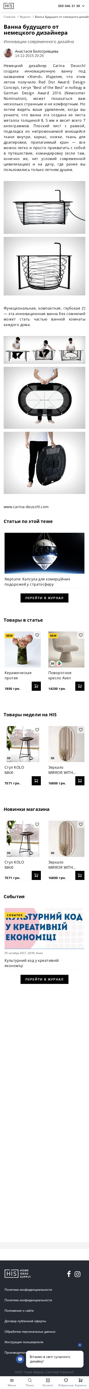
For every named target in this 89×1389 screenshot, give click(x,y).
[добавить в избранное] (37, 635)
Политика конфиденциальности (28, 1289)
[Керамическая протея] (23, 649)
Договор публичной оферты (25, 1321)
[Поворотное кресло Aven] (66, 649)
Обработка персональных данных (30, 1331)
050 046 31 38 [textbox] (69, 6)
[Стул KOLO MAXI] (23, 744)
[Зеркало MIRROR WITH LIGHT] (66, 744)
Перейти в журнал (44, 598)
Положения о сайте (19, 1310)
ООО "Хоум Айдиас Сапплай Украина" (44, 1372)
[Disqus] (44, 1048)
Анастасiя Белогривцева (36, 51)
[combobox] (69, 6)
